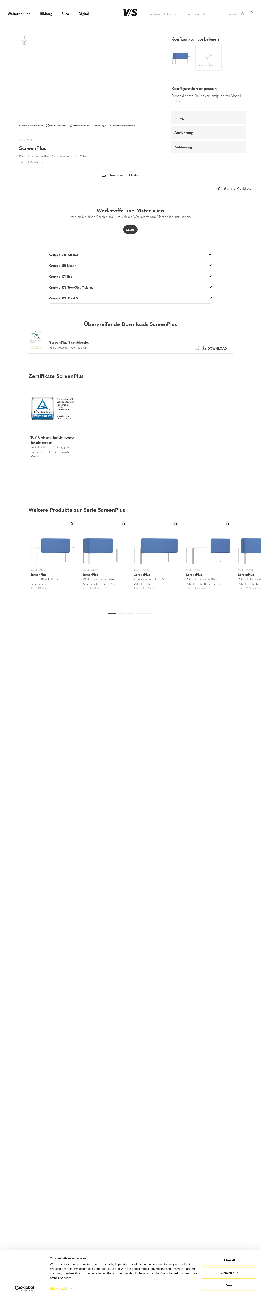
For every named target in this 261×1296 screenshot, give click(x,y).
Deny (229, 1285)
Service (220, 14)
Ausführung (183, 132)
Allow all (229, 1260)
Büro (65, 13)
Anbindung (183, 147)
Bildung (46, 13)
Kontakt (232, 14)
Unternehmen (190, 14)
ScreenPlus (38, 574)
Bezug (179, 117)
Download (216, 348)
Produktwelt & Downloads (164, 14)
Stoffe (130, 229)
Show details (58, 1288)
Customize (227, 1272)
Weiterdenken (19, 13)
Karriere (207, 14)
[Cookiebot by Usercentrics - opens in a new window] (24, 1288)
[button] (14, 423)
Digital (84, 13)
